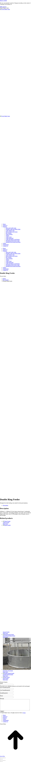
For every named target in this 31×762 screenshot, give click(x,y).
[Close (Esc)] (0, 760)
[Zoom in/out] (4, 760)
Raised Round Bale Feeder (9, 635)
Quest (24, 712)
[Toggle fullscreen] (3, 760)
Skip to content (3, 0)
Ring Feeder (6, 678)
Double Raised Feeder (8, 674)
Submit (2, 711)
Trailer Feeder (6, 522)
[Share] (2, 760)
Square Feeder (6, 632)
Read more (5, 523)
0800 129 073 (3, 6)
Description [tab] (5, 505)
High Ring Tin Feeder (8, 670)
